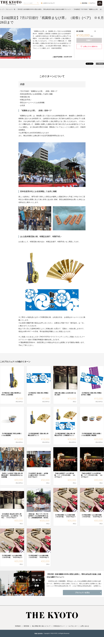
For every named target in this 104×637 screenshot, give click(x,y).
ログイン (92, 3)
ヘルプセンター (73, 626)
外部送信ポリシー (59, 626)
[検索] (38, 3)
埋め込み (100, 63)
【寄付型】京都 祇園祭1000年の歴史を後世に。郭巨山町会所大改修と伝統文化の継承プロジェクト (74, 575)
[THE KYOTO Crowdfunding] (11, 2)
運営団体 (26, 626)
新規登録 (84, 3)
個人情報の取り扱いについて (41, 626)
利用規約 (18, 626)
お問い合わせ (84, 626)
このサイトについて (49, 3)
